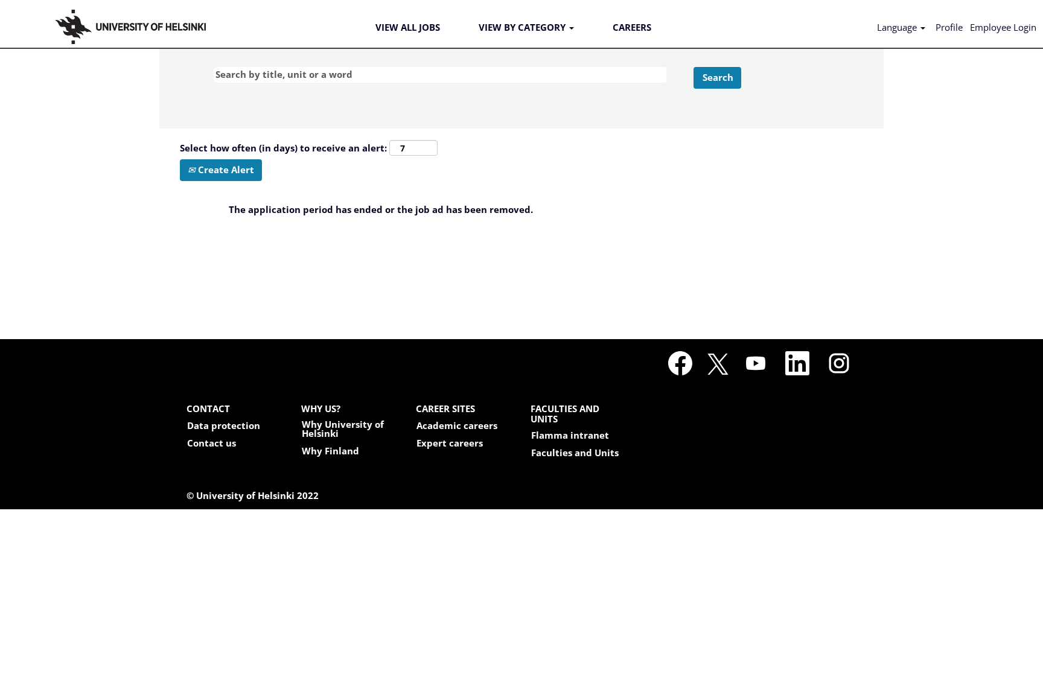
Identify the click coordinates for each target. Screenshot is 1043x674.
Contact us (211, 443)
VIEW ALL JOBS (407, 27)
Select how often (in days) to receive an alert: (283, 148)
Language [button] (898, 27)
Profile (949, 27)
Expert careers (449, 443)
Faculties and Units (575, 453)
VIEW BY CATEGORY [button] (523, 27)
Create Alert (225, 170)
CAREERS (632, 27)
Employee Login (1003, 27)
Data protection (223, 426)
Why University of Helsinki (343, 429)
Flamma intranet (570, 435)
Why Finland (330, 451)
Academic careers (456, 426)
